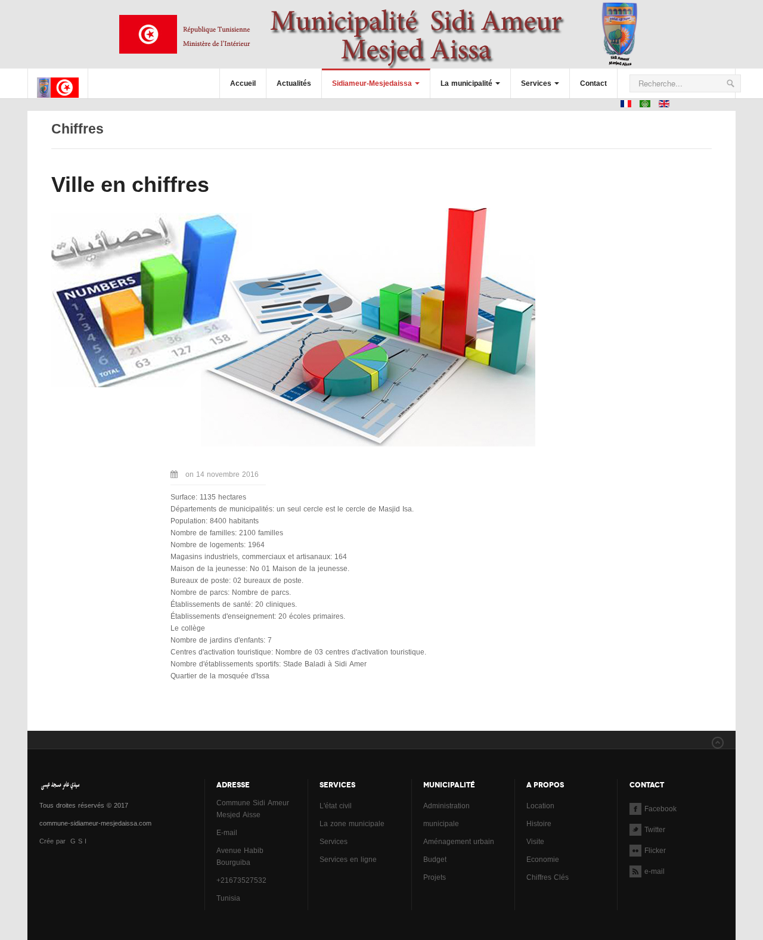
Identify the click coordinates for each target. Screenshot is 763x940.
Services (536, 83)
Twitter (654, 829)
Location (540, 805)
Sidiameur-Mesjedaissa (372, 83)
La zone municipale (352, 823)
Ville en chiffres (130, 184)
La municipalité (466, 83)
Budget (434, 859)
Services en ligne (348, 859)
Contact (593, 83)
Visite (535, 841)
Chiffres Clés (547, 877)
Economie (542, 859)
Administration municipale (446, 814)
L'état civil (336, 805)
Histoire (538, 823)
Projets (434, 877)
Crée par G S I (64, 841)
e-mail (654, 871)
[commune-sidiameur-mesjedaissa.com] (58, 78)
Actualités (294, 83)
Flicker (655, 850)
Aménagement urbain (458, 841)
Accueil (243, 83)
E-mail (226, 832)
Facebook (660, 808)
